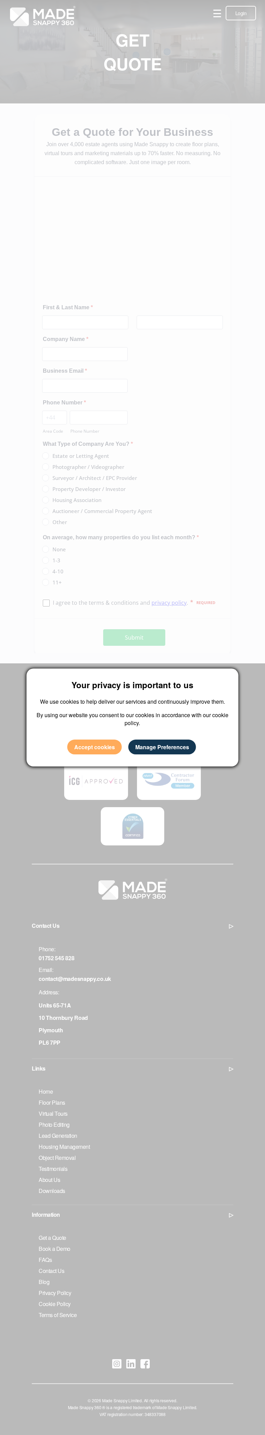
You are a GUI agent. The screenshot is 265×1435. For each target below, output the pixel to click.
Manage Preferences (162, 747)
